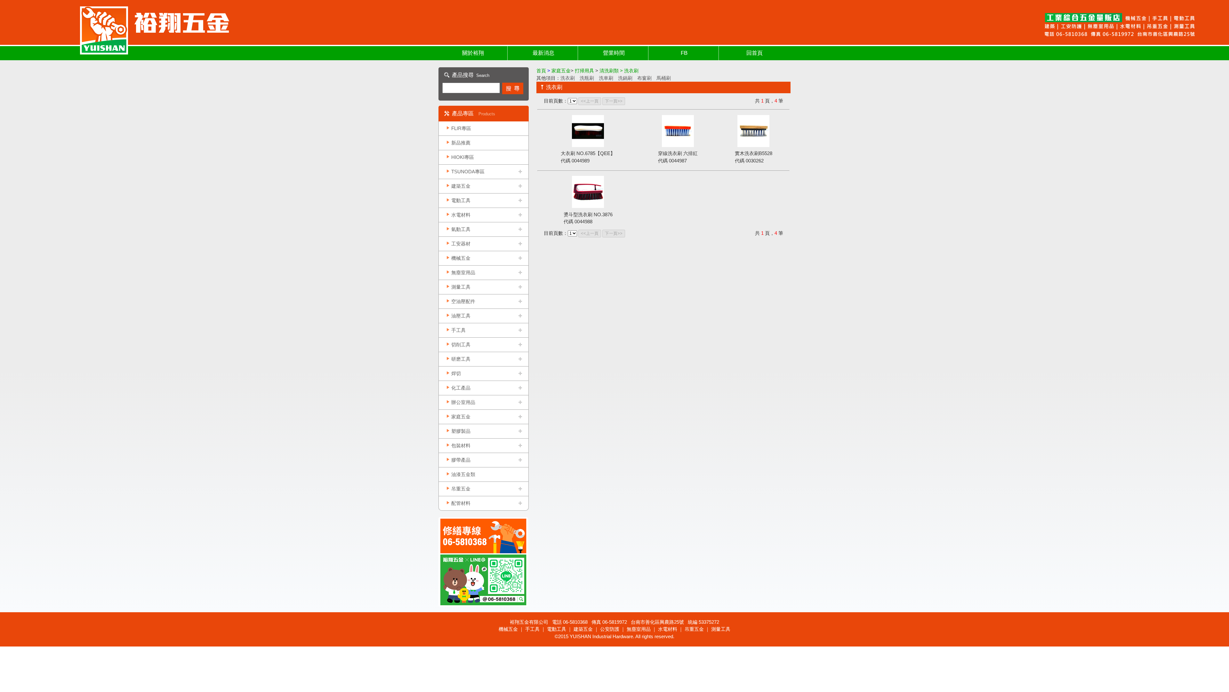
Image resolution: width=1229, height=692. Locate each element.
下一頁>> (614, 101)
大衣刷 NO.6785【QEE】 (588, 153)
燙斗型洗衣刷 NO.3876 (588, 214)
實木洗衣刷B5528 (753, 153)
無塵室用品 (463, 272)
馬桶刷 (663, 78)
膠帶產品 (460, 460)
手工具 (458, 330)
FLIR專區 (461, 128)
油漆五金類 (463, 474)
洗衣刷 (567, 78)
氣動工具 (460, 229)
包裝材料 (460, 445)
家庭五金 (460, 416)
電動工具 (460, 200)
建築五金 (460, 186)
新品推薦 (460, 142)
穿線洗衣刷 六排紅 (678, 153)
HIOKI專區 (462, 157)
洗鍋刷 (625, 78)
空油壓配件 (463, 301)
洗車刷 (606, 78)
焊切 (456, 373)
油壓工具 (460, 315)
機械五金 (460, 258)
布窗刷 (644, 78)
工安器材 (460, 243)
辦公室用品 (463, 402)
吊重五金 (460, 488)
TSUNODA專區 (468, 171)
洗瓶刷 (587, 78)
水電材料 (460, 215)
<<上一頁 (589, 101)
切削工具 (460, 344)
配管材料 (460, 503)
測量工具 (460, 287)
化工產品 (460, 388)
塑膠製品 (460, 431)
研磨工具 (460, 359)
